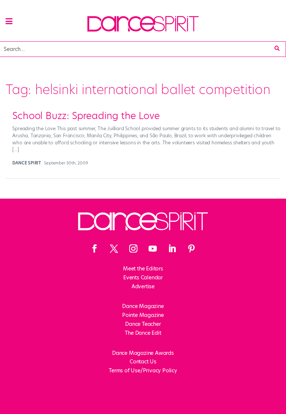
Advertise (143, 286)
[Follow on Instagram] (133, 248)
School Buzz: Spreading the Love (86, 115)
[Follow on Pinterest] (191, 248)
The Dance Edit (143, 333)
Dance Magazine (142, 306)
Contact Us (143, 361)
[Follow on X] (114, 248)
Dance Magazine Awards (143, 353)
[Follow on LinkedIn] (172, 248)
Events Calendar (143, 277)
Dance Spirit (26, 163)
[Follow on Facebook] (94, 248)
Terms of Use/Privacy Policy (143, 370)
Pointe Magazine (143, 315)
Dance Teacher (143, 324)
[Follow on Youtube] (152, 248)
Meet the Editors (143, 268)
